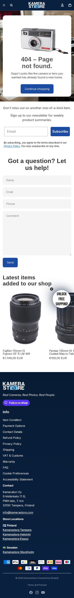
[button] (62, 299)
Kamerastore (30, 578)
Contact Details (12, 432)
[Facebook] (31, 592)
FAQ (5, 467)
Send (10, 262)
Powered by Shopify (48, 578)
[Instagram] (37, 592)
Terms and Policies (37, 585)
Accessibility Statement (18, 479)
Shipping (8, 449)
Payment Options (14, 426)
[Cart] (70, 5)
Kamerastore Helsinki (17, 534)
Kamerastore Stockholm (18, 552)
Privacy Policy (12, 444)
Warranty (9, 461)
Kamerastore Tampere (17, 530)
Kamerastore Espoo (16, 538)
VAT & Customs (13, 455)
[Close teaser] (51, 289)
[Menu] (4, 5)
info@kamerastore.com (18, 512)
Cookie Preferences (16, 473)
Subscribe (60, 131)
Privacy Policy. (12, 146)
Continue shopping (37, 89)
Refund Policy (12, 437)
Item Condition (12, 420)
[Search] (11, 5)
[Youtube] (43, 592)
